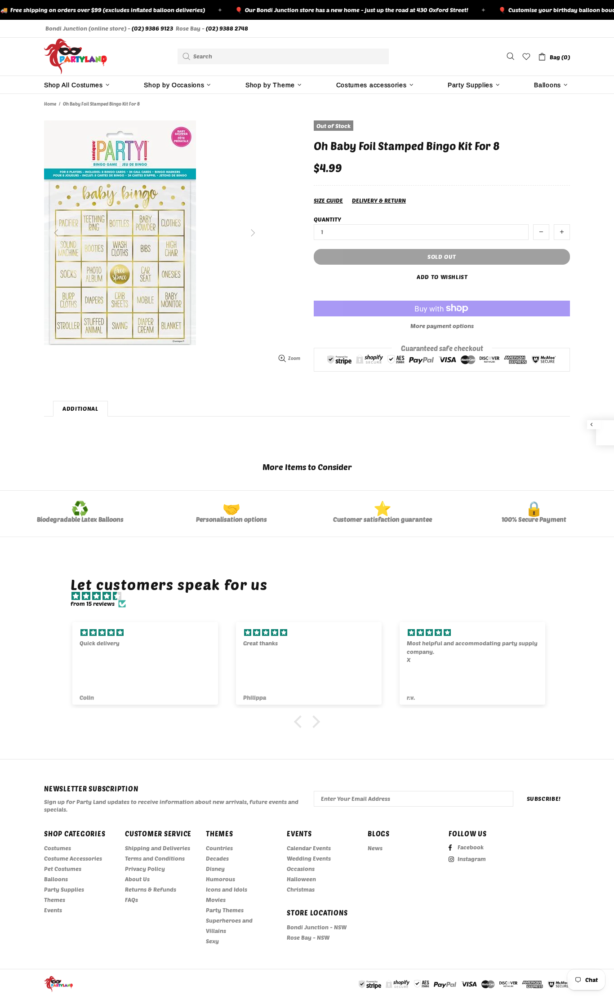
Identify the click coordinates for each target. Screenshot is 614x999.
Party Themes (225, 910)
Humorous (220, 879)
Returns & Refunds (150, 889)
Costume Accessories (73, 858)
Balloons (56, 879)
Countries (219, 848)
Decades (217, 858)
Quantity (327, 219)
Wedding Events (309, 858)
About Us (137, 879)
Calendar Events (309, 848)
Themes (54, 899)
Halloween (301, 879)
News (375, 848)
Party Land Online (75, 57)
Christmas (301, 889)
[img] (312, 596)
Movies (216, 899)
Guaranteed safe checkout (442, 348)
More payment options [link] (442, 325)
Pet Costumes (62, 868)
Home (50, 104)
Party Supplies (64, 889)
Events (53, 910)
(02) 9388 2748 (227, 28)
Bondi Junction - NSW (317, 927)
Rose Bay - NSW (308, 937)
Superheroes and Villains (229, 925)
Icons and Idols (226, 889)
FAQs (131, 899)
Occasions (301, 868)
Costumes (57, 848)
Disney (215, 868)
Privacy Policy (145, 868)
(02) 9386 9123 (152, 28)
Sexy (212, 941)
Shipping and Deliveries (157, 848)
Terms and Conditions (155, 858)
